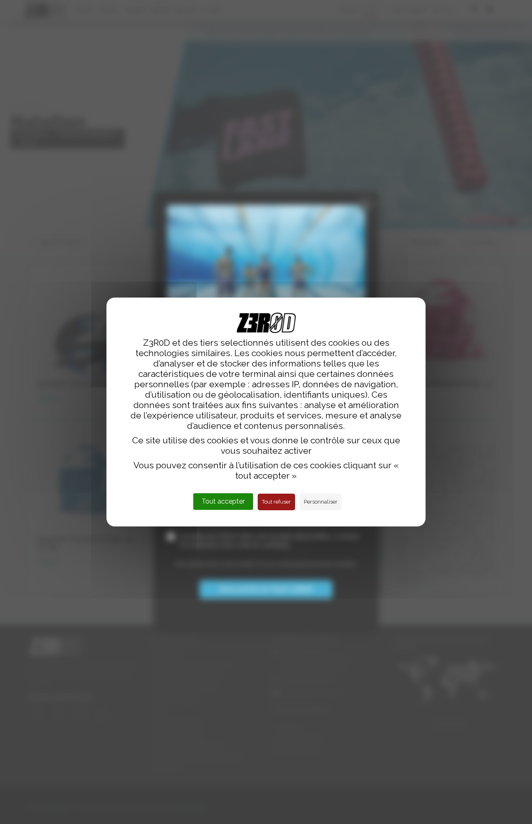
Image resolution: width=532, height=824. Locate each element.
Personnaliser (320, 502)
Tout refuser (276, 502)
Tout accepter (223, 501)
